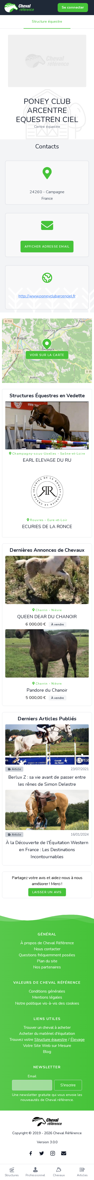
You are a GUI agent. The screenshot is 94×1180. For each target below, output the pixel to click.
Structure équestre (47, 21)
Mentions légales (47, 997)
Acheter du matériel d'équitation (47, 1033)
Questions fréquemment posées (47, 955)
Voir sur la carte (47, 355)
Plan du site (47, 961)
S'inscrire (68, 1085)
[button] (47, 344)
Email (32, 1076)
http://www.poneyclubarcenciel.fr (47, 296)
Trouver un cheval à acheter (47, 1027)
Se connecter (73, 7)
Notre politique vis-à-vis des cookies (47, 1003)
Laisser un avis (47, 892)
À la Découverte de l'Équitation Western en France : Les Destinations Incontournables (47, 850)
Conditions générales (47, 991)
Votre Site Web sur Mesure (47, 1045)
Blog (47, 1051)
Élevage (77, 1039)
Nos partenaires (47, 967)
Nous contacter (47, 949)
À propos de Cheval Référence (47, 943)
